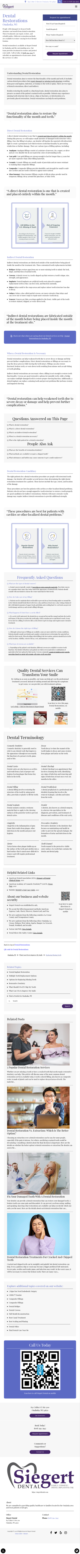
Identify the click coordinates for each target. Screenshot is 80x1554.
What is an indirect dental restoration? (23, 432)
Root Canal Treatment (17, 1318)
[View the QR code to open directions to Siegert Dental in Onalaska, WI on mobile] (65, 900)
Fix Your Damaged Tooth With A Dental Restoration (36, 1196)
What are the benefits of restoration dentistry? (25, 450)
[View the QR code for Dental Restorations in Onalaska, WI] (58, 700)
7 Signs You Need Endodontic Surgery (23, 1291)
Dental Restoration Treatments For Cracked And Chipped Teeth (39, 1258)
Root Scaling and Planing (18, 1321)
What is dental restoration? (18, 425)
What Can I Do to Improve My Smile (22, 991)
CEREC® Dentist (15, 1295)
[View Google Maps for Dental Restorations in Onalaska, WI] (27, 704)
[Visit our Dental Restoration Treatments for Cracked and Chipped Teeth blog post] (38, 1255)
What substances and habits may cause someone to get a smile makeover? (35, 458)
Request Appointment (40, 1434)
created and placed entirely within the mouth (55, 136)
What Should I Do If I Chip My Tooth (22, 987)
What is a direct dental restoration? (21, 429)
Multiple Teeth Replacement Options (23, 976)
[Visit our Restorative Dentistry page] (61, 724)
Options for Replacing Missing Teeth (22, 979)
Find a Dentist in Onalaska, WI (20, 996)
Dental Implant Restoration (19, 972)
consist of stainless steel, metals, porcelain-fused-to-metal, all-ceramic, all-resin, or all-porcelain (39, 653)
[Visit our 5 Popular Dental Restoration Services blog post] (38, 1065)
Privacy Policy (18, 1533)
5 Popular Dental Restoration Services (28, 1067)
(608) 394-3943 (28, 53)
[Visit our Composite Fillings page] (40, 724)
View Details (26, 929)
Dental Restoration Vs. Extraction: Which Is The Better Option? (37, 1132)
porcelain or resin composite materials (44, 587)
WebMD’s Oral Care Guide (25, 890)
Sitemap (25, 1533)
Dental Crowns (14, 1310)
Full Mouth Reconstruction (19, 1314)
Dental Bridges (14, 1306)
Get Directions (40, 1415)
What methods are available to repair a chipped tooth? (28, 454)
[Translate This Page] (76, 1550)
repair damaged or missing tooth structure (46, 81)
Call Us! (71, 1)
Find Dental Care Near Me (19, 1330)
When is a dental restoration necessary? (23, 436)
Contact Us (40, 1452)
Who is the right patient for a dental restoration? (26, 440)
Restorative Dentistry (17, 983)
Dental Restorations (22, 945)
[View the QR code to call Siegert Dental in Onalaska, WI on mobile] (40, 1390)
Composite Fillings (16, 1299)
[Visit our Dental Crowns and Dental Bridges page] (19, 724)
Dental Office (14, 1326)
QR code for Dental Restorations (16, 949)
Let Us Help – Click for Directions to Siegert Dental (27, 707)
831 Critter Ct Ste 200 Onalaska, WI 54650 (41, 2)
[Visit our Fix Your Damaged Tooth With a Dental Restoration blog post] (38, 1194)
